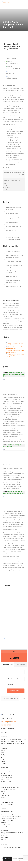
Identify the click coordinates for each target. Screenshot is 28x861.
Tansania (3, 758)
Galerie (3, 791)
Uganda (3, 759)
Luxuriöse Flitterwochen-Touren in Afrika (11, 816)
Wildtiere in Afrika (5, 824)
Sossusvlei (14, 739)
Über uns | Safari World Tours (8, 789)
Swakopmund (19, 741)
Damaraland (11, 741)
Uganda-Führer (5, 779)
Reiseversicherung (5, 799)
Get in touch (4, 847)
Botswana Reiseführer (6, 772)
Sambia (3, 761)
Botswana (3, 752)
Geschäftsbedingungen (7, 802)
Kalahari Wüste (5, 743)
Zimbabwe (4, 763)
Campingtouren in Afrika (7, 811)
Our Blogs (4, 732)
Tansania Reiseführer (6, 777)
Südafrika (3, 756)
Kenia (2, 754)
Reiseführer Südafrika (6, 775)
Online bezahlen (5, 795)
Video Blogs (4, 826)
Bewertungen (4, 797)
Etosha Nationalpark (6, 739)
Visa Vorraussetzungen (7, 804)
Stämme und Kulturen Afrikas (8, 818)
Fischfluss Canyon (14, 743)
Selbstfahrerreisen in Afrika (7, 815)
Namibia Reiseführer (6, 770)
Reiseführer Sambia (6, 781)
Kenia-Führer (4, 773)
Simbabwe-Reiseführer (7, 783)
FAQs (2, 793)
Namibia (3, 750)
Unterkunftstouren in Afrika (7, 813)
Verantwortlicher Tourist (7, 801)
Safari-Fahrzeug (5, 822)
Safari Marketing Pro (17, 860)
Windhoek (21, 743)
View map (3, 839)
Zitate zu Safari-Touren (7, 820)
